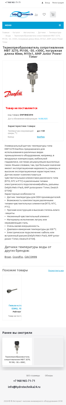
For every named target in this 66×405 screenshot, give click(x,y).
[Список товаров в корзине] (53, 16)
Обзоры (49, 375)
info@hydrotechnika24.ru (24, 386)
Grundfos (18, 257)
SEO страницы (33, 375)
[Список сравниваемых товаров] (36, 15)
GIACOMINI (31, 257)
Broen (8, 257)
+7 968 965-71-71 (13, 2)
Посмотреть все (56, 270)
